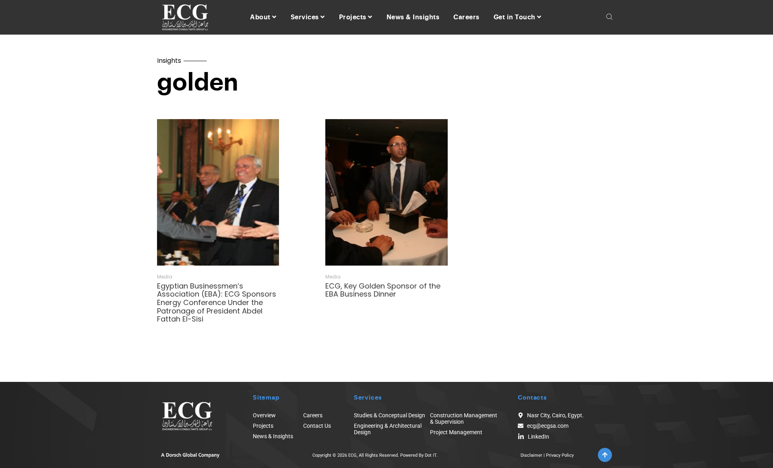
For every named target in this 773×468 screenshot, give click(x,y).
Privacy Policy (560, 455)
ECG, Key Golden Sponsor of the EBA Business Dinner (382, 290)
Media (164, 277)
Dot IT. (431, 455)
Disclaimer (531, 455)
